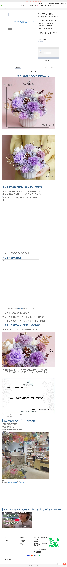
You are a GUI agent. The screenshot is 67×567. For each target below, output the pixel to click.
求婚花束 (32, 5)
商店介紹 (52, 5)
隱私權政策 (22, 541)
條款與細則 (22, 544)
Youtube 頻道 (20, 5)
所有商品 (46, 5)
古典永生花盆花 (10, 8)
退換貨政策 (22, 543)
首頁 (15, 5)
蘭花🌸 (36, 5)
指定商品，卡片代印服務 (42, 39)
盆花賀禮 (41, 5)
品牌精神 (7, 540)
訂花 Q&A (27, 5)
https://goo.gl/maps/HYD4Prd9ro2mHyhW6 (16, 482)
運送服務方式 (22, 540)
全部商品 (2, 8)
